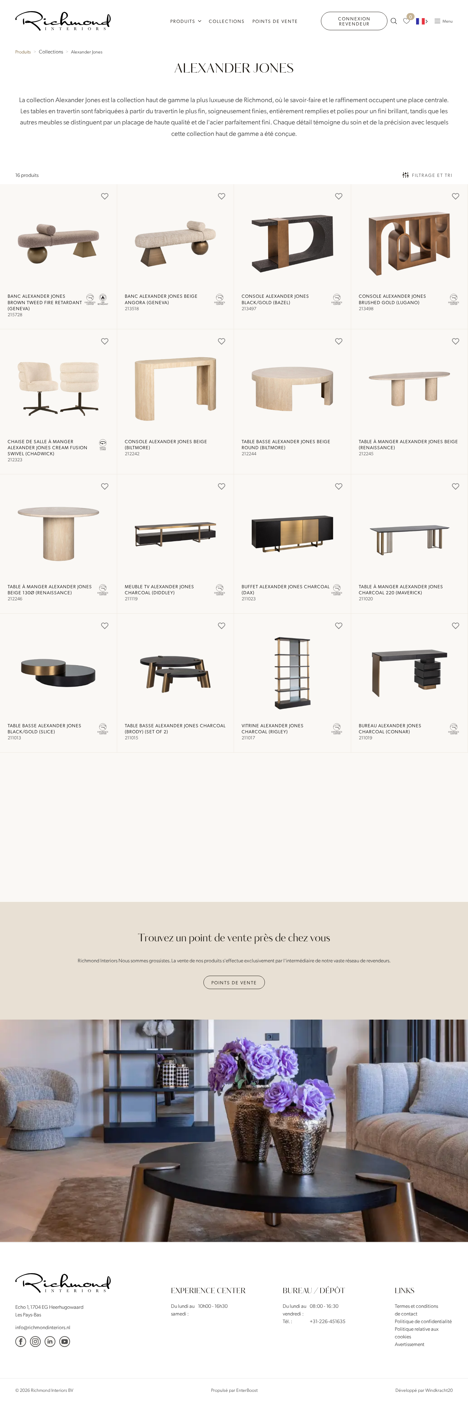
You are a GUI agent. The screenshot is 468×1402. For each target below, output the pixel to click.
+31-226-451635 (327, 1320)
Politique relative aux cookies (417, 1332)
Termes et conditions (416, 1305)
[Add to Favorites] (104, 196)
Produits (182, 21)
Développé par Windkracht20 (424, 1390)
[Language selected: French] (422, 21)
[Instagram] (35, 1341)
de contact (406, 1313)
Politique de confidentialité (423, 1320)
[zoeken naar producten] (393, 21)
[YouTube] (64, 1341)
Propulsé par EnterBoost (234, 1390)
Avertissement (409, 1343)
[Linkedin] (50, 1341)
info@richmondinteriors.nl (42, 1326)
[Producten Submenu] (200, 21)
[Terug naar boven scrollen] (454, 1388)
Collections (227, 21)
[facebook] (20, 1341)
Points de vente (275, 21)
